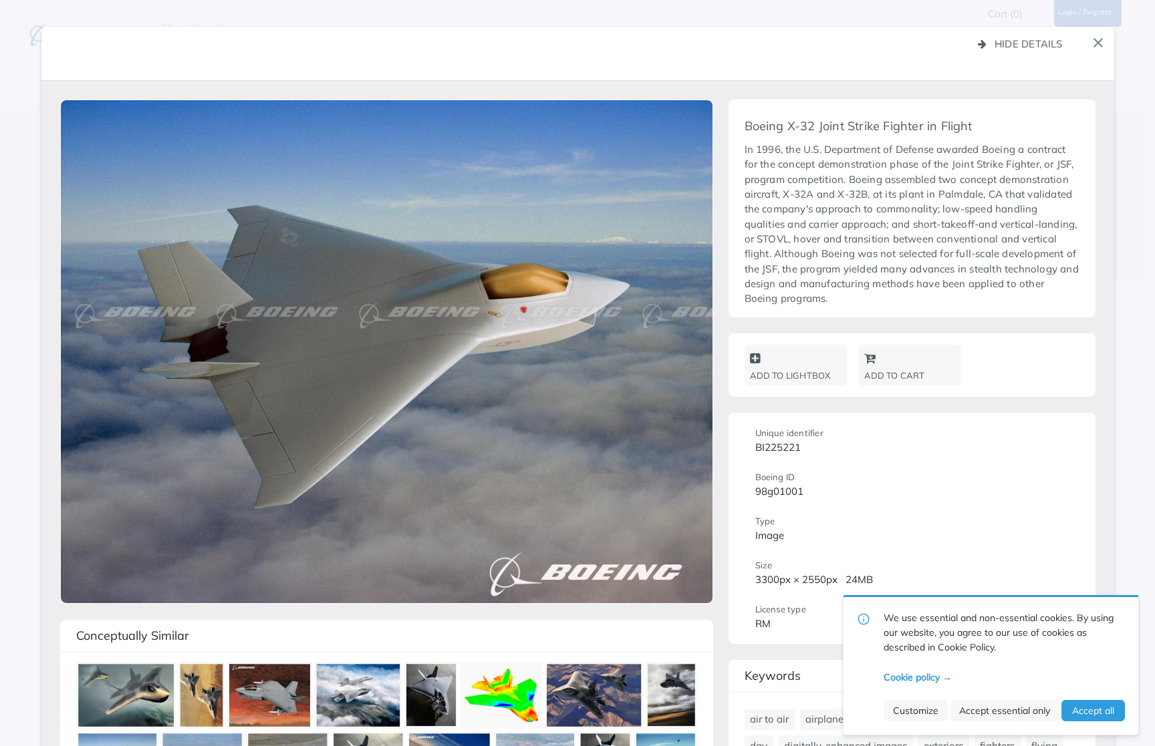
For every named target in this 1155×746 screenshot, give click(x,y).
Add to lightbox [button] (790, 375)
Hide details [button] (1029, 43)
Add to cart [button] (894, 375)
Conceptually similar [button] (132, 635)
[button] (1098, 43)
